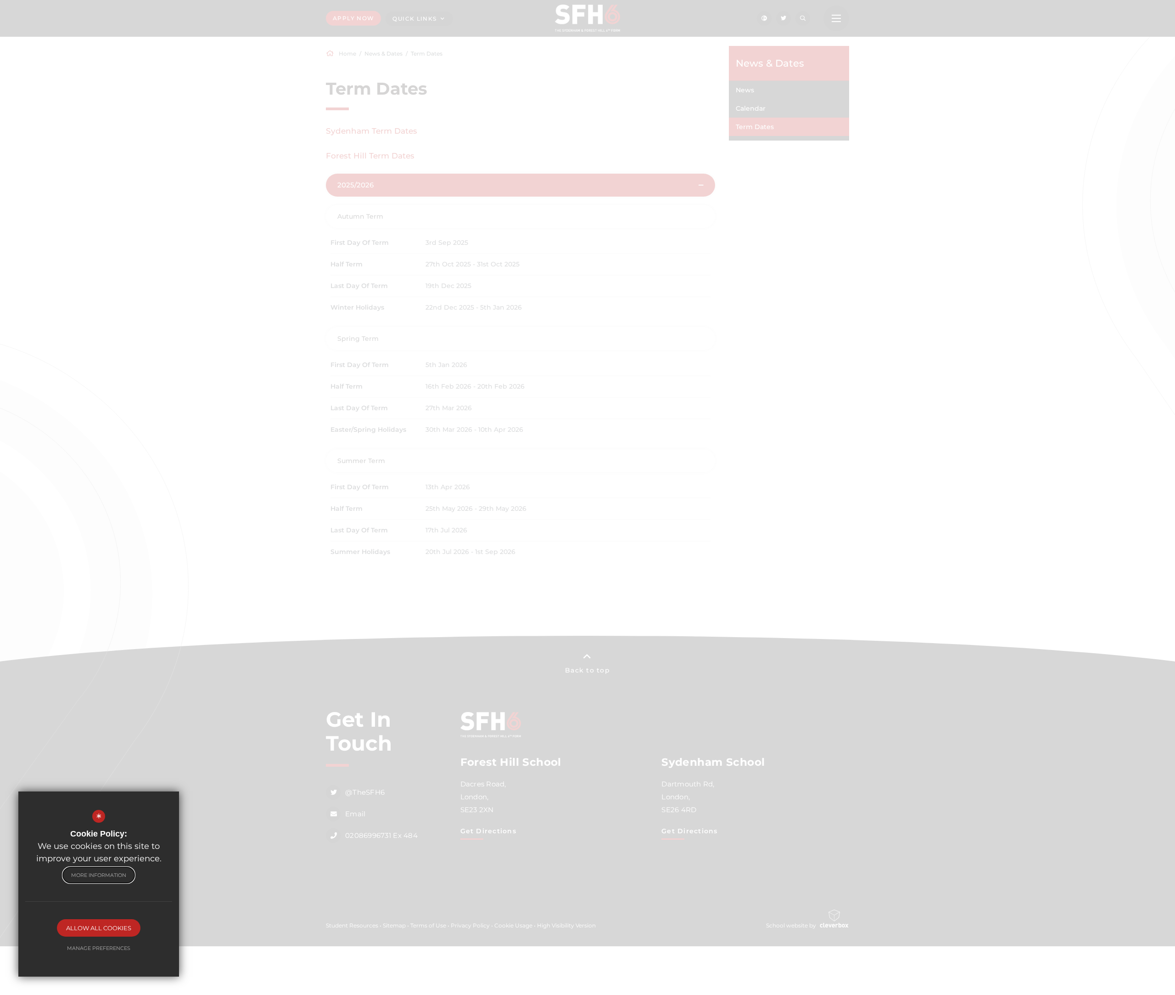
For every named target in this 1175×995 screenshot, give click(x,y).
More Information (98, 875)
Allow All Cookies (98, 928)
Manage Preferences (98, 948)
